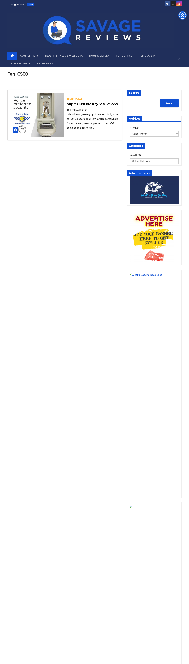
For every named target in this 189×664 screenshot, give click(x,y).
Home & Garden (99, 55)
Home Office (124, 55)
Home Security (20, 63)
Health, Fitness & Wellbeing (64, 55)
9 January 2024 (78, 110)
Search (134, 92)
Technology (45, 63)
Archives (135, 127)
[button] (179, 59)
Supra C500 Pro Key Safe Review (92, 104)
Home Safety (147, 55)
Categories (135, 154)
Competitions (29, 55)
